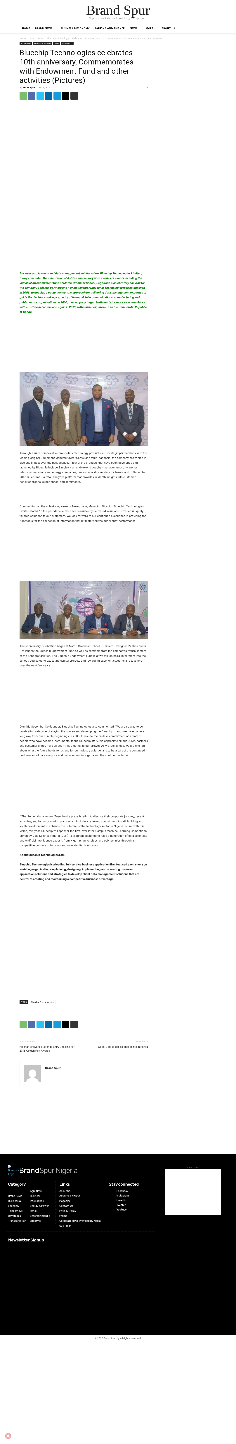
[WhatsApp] (23, 96)
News (133, 28)
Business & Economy (75, 28)
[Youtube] (111, 1209)
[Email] (65, 96)
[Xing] (48, 1073)
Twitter (121, 1205)
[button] (212, 28)
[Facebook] (31, 96)
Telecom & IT (67, 43)
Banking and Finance (110, 28)
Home (26, 28)
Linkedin (121, 1200)
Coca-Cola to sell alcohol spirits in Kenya (123, 1046)
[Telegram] (57, 96)
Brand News (43, 28)
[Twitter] (40, 96)
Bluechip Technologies (42, 1002)
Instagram (123, 1195)
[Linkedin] (48, 96)
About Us (168, 28)
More (149, 28)
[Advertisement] (84, 245)
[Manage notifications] (8, 1436)
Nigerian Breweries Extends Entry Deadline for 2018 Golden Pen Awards (47, 1048)
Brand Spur (29, 87)
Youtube (122, 1209)
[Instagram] (111, 1196)
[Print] (74, 96)
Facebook (122, 1191)
